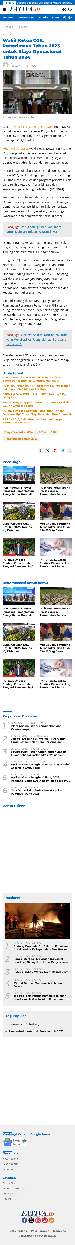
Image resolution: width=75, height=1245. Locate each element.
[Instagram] (38, 1220)
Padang (34, 1024)
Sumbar (45, 1031)
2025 (60, 1031)
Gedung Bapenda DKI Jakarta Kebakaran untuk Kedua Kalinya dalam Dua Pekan (42, 947)
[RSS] (51, 1220)
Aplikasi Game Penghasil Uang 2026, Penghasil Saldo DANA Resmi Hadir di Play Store (39, 779)
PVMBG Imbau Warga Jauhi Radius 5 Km (41, 971)
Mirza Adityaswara (15, 149)
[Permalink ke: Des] (6, 64)
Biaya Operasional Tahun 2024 (25, 432)
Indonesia (15, 1024)
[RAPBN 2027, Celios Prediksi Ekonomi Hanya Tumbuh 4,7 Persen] (56, 547)
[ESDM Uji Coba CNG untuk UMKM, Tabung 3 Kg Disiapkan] (19, 511)
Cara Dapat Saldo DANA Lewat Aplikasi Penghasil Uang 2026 (37, 792)
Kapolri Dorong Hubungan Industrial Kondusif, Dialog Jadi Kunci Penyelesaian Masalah (41, 960)
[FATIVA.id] (24, 9)
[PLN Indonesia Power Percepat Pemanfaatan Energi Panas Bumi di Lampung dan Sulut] (19, 475)
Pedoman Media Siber (16, 1188)
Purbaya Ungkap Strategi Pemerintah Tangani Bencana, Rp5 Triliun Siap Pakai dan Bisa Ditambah (37, 412)
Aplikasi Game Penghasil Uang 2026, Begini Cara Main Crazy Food (40, 766)
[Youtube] (45, 1220)
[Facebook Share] (40, 450)
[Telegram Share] (62, 450)
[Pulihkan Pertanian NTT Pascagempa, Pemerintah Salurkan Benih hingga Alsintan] (56, 475)
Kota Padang (10, 1158)
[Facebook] (24, 1220)
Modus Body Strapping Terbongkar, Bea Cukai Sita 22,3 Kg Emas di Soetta (37, 404)
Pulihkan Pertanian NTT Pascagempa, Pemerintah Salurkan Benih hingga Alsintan (36, 387)
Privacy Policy (11, 1193)
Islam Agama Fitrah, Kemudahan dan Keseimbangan (36, 727)
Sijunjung (8, 1169)
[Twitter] (31, 1220)
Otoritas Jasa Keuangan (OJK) (34, 127)
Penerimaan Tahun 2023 (21, 438)
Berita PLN (9, 1183)
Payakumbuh (11, 1164)
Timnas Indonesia (21, 1031)
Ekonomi (7, 34)
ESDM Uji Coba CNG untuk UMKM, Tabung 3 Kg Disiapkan (34, 396)
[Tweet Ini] (47, 450)
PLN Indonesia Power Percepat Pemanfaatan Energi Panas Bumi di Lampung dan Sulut (33, 379)
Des (12, 63)
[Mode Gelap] (64, 10)
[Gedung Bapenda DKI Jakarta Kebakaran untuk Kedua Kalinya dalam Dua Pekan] (37, 921)
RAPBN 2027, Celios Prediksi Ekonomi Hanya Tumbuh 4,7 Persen (32, 421)
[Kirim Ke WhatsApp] (69, 450)
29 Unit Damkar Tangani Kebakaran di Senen (39, 984)
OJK (64, 136)
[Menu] (5, 9)
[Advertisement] (37, 850)
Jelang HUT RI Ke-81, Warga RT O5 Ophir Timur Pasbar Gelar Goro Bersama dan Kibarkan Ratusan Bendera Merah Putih (38, 740)
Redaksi (7, 1198)
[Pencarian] (70, 10)
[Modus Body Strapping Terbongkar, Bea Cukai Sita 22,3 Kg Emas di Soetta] (56, 511)
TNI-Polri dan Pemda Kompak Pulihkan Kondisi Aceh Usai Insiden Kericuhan (40, 997)
